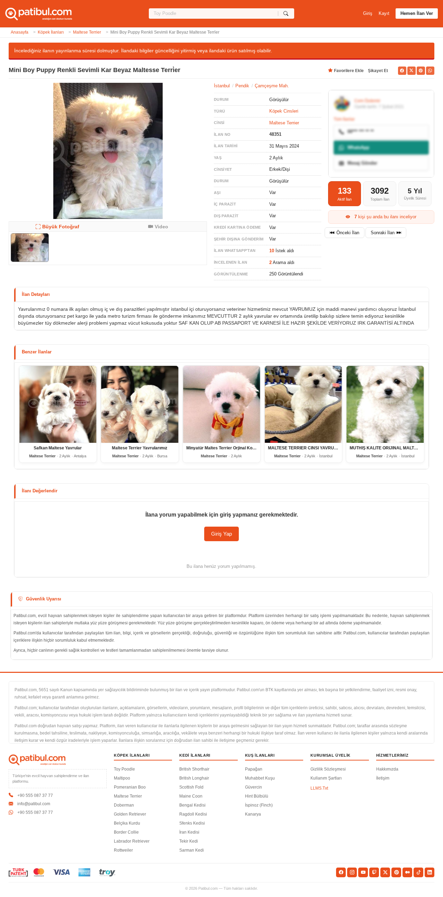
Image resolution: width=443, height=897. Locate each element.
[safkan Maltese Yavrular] (58, 404)
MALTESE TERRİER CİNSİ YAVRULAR (305, 448)
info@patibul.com (33, 803)
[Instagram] (352, 872)
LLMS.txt (319, 788)
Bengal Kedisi (192, 805)
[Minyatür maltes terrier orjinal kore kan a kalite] (221, 404)
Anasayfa (19, 32)
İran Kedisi (189, 832)
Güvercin (253, 787)
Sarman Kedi (191, 850)
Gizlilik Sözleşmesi (328, 769)
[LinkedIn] (429, 872)
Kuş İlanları (260, 755)
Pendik (242, 85)
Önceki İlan (347, 232)
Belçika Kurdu (127, 823)
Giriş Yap (221, 534)
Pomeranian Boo (130, 787)
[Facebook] (341, 872)
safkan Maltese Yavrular (58, 448)
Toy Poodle (124, 769)
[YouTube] (363, 872)
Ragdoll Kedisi (193, 814)
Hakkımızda (387, 769)
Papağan (253, 769)
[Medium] (407, 872)
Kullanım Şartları (326, 778)
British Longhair (194, 778)
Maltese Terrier (87, 32)
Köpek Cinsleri (283, 111)
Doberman (124, 805)
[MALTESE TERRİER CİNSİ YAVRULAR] (303, 404)
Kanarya (253, 814)
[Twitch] (374, 872)
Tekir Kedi (188, 841)
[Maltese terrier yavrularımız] (139, 404)
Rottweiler (123, 850)
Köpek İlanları (51, 32)
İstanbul (222, 85)
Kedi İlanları (194, 755)
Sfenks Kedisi (192, 823)
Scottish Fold (191, 787)
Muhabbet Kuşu (260, 778)
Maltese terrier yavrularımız (140, 448)
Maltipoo (122, 778)
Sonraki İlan (383, 232)
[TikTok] (418, 872)
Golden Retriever (130, 814)
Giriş (367, 13)
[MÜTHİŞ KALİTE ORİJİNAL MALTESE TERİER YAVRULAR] (385, 404)
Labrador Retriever (132, 841)
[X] (385, 872)
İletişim (382, 778)
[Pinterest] (396, 872)
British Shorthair (194, 769)
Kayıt (384, 13)
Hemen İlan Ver (416, 13)
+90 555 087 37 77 (35, 795)
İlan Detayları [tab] (36, 294)
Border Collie (126, 832)
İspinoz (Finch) (259, 805)
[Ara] (286, 13)
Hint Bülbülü (256, 796)
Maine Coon (190, 796)
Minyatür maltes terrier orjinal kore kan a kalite (234, 448)
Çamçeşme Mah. (272, 85)
